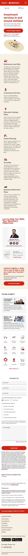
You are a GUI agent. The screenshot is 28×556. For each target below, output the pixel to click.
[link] (14, 2)
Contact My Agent (14, 283)
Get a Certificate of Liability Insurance (14, 245)
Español (4, 2)
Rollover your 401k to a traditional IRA (8, 318)
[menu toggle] (25, 3)
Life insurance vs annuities (8, 299)
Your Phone (5, 388)
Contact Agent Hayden (13, 30)
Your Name (5, 382)
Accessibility (4, 523)
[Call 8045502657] (11, 243)
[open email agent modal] (14, 243)
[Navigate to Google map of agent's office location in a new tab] (17, 243)
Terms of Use (5, 525)
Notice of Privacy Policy (7, 527)
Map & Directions (17, 257)
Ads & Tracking (5, 518)
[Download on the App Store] (6, 539)
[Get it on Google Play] (17, 539)
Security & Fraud (5, 521)
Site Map (4, 532)
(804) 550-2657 (14, 484)
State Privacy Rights (6, 529)
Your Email (5, 393)
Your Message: (6, 427)
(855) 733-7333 (4, 469)
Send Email (14, 448)
